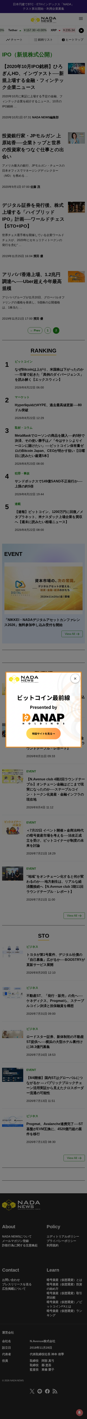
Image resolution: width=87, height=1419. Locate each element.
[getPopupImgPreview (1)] (43, 709)
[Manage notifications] (79, 1412)
